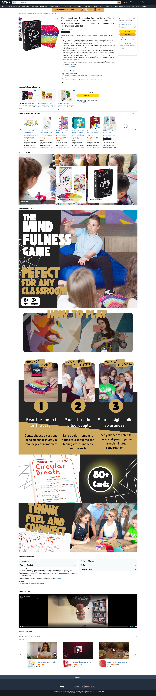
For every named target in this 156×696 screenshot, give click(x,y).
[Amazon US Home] (63, 687)
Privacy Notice (66, 691)
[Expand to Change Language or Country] (82, 686)
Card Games (39, 13)
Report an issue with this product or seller (74, 83)
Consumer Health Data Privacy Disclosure (79, 691)
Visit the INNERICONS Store (68, 28)
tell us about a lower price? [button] (36, 583)
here (28, 575)
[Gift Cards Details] (83, 6)
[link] (47, 95)
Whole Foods (58, 6)
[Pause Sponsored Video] (55, 653)
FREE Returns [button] (65, 37)
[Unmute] (136, 626)
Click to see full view (41, 55)
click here (58, 578)
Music (101, 6)
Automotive (127, 6)
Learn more (99, 75)
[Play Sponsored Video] (78, 650)
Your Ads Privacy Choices (95, 691)
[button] (3, 6)
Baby (133, 6)
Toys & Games (22, 13)
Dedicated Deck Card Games (49, 13)
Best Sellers (35, 6)
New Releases (43, 6)
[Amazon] (6, 2)
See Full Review (74, 598)
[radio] (20, 18)
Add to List (123, 53)
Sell (86, 6)
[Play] (20, 626)
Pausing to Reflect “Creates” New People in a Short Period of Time (51, 598)
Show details (82, 102)
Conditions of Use (58, 691)
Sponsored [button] (21, 639)
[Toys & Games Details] (122, 6)
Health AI (9, 6)
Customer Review (28, 598)
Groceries (51, 6)
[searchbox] (66, 2)
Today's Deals (67, 6)
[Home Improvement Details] (146, 6)
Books (74, 6)
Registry (96, 6)
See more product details (68, 66)
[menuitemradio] (133, 626)
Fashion (90, 6)
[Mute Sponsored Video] (55, 656)
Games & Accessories (31, 13)
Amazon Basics (26, 6)
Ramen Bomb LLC (129, 39)
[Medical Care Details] (20, 6)
